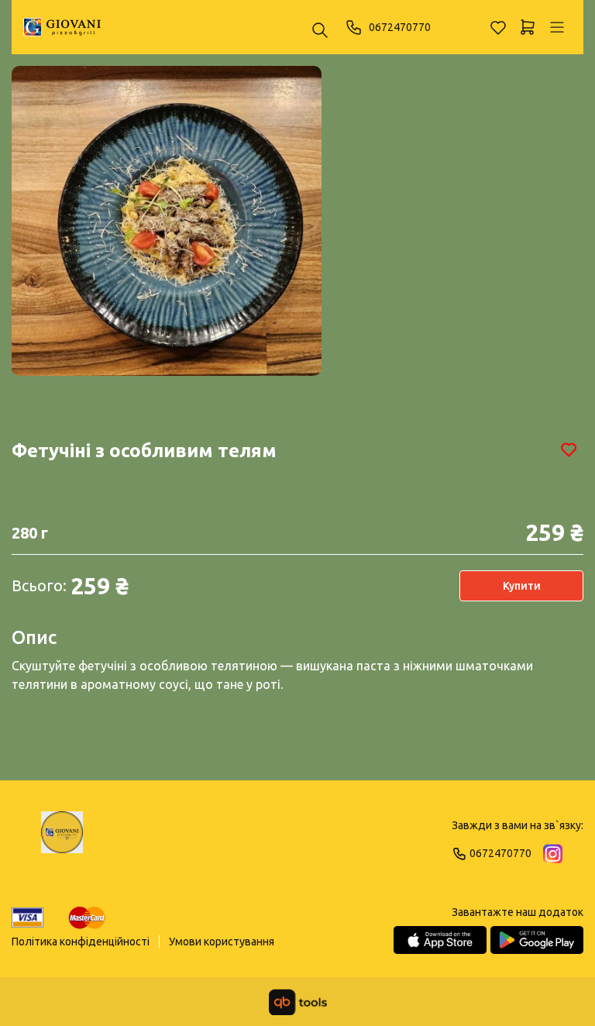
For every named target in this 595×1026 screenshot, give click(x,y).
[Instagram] (552, 853)
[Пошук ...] (320, 31)
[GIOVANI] (62, 27)
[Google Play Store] (536, 940)
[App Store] (440, 940)
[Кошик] (527, 27)
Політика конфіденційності (81, 941)
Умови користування (221, 941)
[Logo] (62, 839)
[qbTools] (298, 1002)
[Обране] (498, 27)
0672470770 (400, 27)
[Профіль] (557, 27)
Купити (522, 586)
